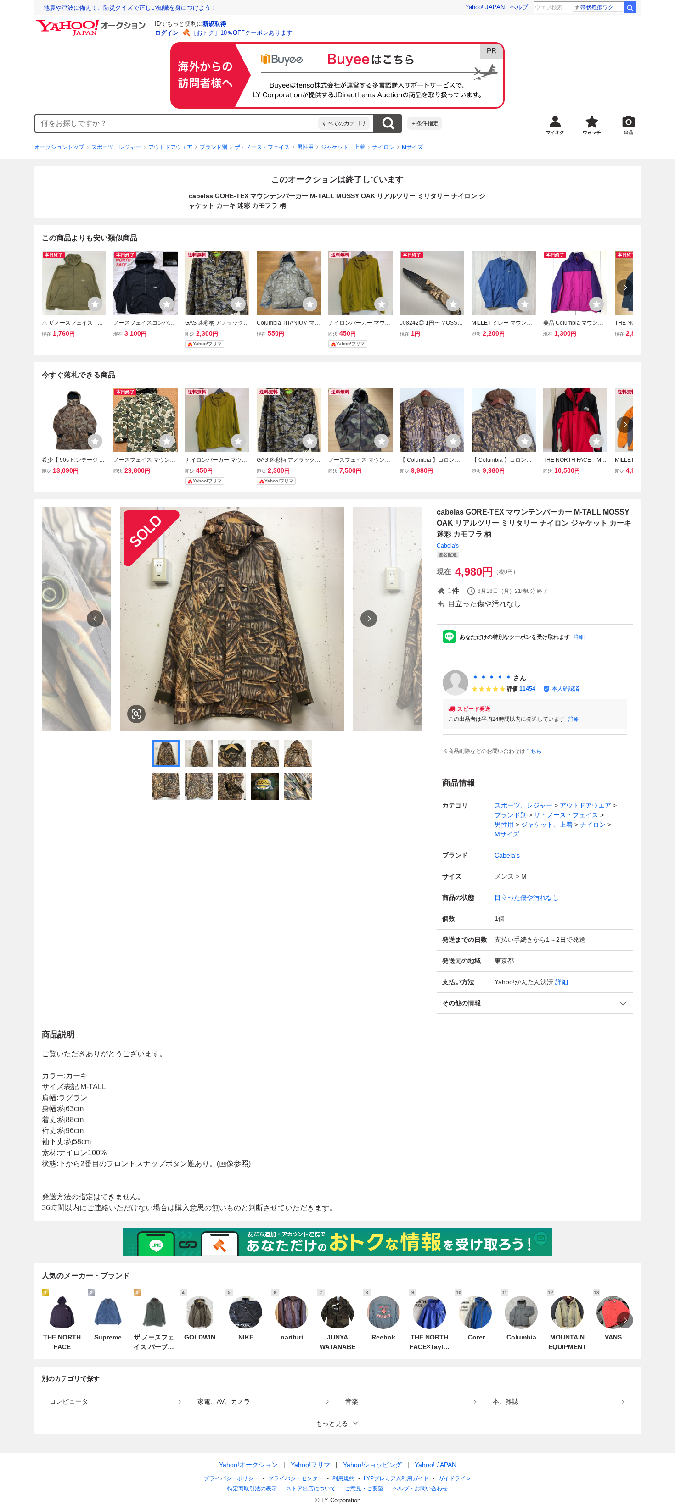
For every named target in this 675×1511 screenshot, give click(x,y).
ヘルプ (519, 7)
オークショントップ (59, 147)
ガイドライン (454, 1478)
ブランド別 (213, 147)
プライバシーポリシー (231, 1478)
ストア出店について (311, 1488)
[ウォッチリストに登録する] (95, 304)
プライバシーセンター (295, 1478)
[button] (535, 1003)
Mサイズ (412, 147)
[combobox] (177, 123)
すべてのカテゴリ (344, 123)
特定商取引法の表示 (252, 1488)
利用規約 (343, 1478)
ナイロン (383, 147)
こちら (533, 751)
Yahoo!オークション (248, 1464)
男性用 (305, 147)
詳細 (579, 637)
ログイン (167, 32)
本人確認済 (565, 689)
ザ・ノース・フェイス (262, 147)
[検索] (630, 7)
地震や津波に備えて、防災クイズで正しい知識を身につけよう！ (130, 7)
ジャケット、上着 (343, 147)
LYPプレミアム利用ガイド (396, 1478)
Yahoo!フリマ (310, 1464)
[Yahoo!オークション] (92, 22)
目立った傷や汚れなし (527, 897)
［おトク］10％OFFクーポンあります (241, 32)
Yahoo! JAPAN (485, 7)
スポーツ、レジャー (116, 147)
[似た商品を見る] (136, 714)
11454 (527, 689)
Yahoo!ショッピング (372, 1464)
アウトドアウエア (170, 147)
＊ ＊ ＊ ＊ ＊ (492, 677)
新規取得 (214, 23)
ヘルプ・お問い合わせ (420, 1488)
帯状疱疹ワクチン (601, 7)
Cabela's (448, 545)
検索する (388, 123)
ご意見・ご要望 (364, 1488)
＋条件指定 (425, 123)
